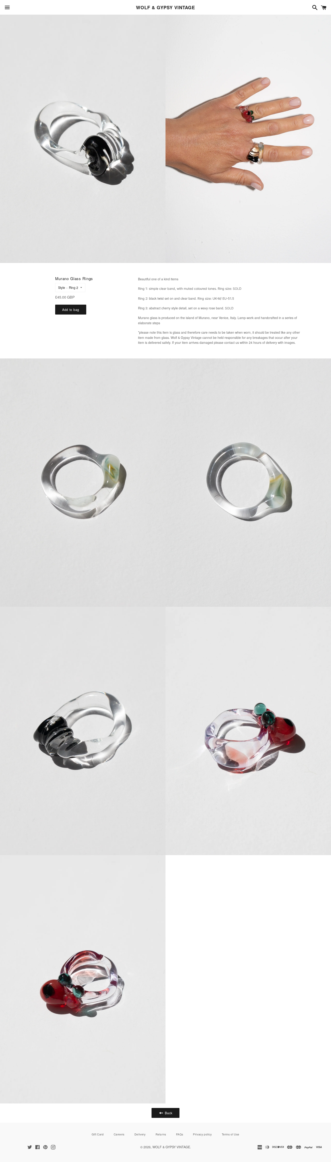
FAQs (179, 1134)
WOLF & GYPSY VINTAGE (165, 7)
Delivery (140, 1134)
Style (61, 287)
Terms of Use (230, 1134)
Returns (161, 1134)
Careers (119, 1134)
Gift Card (98, 1134)
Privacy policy (202, 1134)
